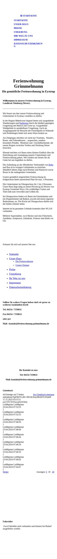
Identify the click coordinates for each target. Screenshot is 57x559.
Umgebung (20, 32)
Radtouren (23, 123)
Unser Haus (21, 24)
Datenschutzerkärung (28, 44)
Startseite (21, 20)
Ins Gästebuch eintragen (43, 394)
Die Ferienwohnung (24, 261)
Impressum (21, 40)
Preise (18, 28)
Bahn (51, 165)
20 (53, 472)
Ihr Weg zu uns (23, 36)
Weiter (5, 472)
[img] (28, 6)
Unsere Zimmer (22, 265)
